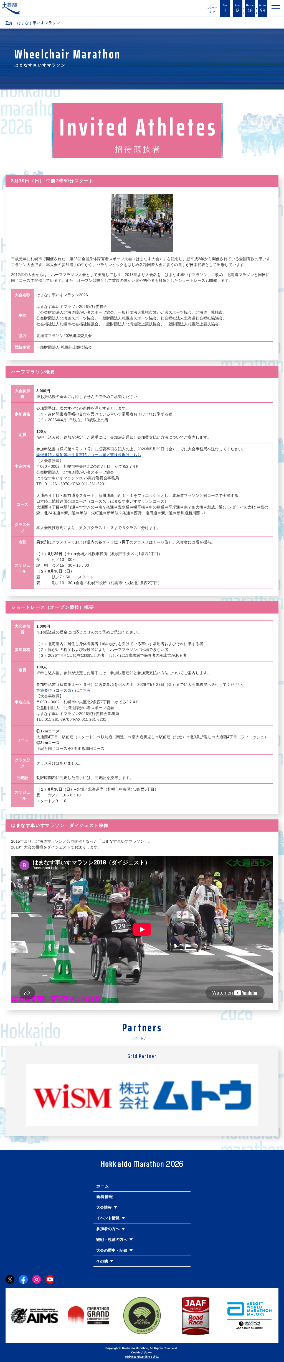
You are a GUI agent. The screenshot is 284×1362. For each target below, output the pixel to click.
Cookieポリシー (141, 1352)
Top (9, 23)
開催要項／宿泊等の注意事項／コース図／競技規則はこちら (88, 455)
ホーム (102, 1186)
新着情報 (104, 1196)
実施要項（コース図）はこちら (63, 690)
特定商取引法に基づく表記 (142, 1356)
